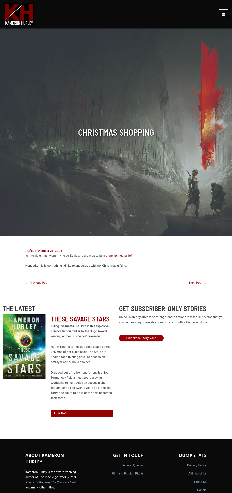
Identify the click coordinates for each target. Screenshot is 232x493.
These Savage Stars (80, 319)
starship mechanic (118, 255)
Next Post (197, 282)
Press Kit (200, 482)
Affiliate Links (197, 473)
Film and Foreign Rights (127, 473)
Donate (202, 490)
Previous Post (37, 282)
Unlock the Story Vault (141, 338)
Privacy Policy (197, 465)
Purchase (61, 413)
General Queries (132, 465)
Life (30, 250)
